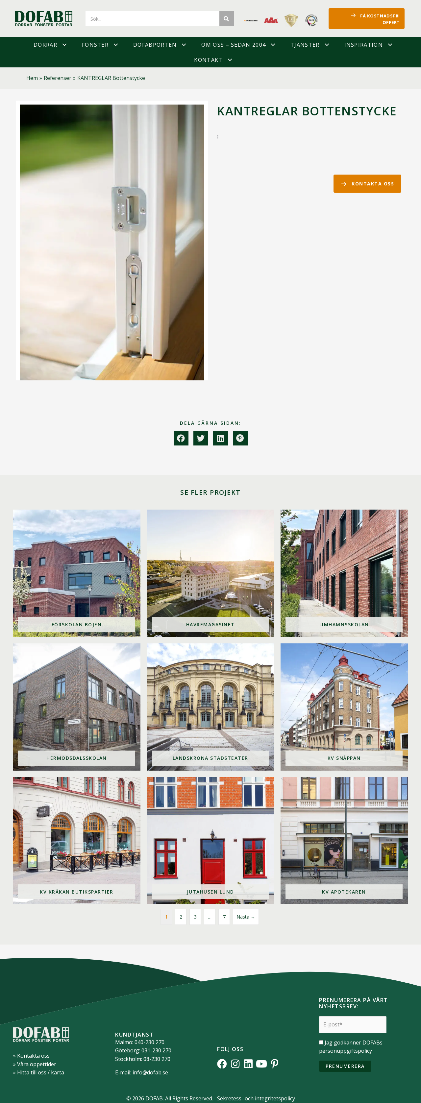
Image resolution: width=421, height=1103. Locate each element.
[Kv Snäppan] (344, 707)
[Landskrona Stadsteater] (210, 707)
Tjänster (304, 44)
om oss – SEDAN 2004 (233, 44)
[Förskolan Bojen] (76, 573)
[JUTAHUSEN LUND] (210, 840)
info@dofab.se (150, 1072)
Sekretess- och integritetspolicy (256, 1098)
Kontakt (208, 59)
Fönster (95, 44)
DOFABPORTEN (155, 44)
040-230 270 (149, 1042)
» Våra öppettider (34, 1064)
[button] (64, 44)
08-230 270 (156, 1059)
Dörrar (45, 44)
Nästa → (245, 917)
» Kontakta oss (31, 1055)
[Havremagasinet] (210, 573)
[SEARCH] (226, 18)
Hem (32, 78)
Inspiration (363, 44)
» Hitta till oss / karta (38, 1072)
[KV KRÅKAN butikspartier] (76, 840)
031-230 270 (156, 1050)
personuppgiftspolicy (345, 1050)
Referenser (57, 78)
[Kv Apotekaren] (344, 840)
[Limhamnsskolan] (344, 573)
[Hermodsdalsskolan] (76, 707)
